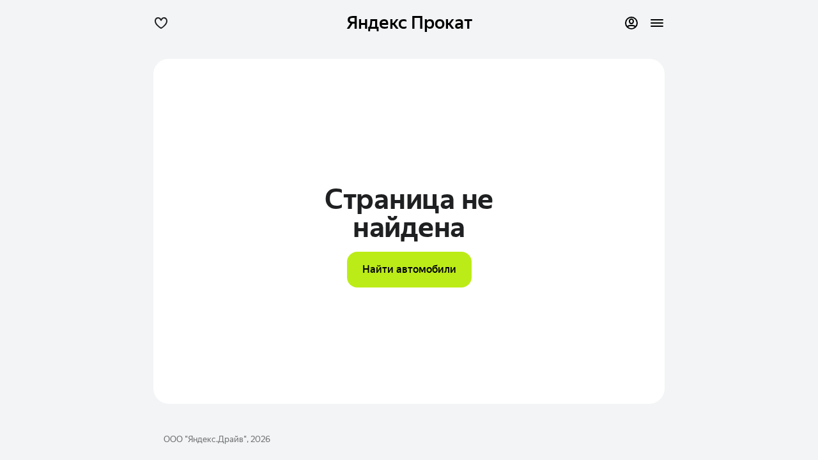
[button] (161, 23)
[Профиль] (631, 23)
